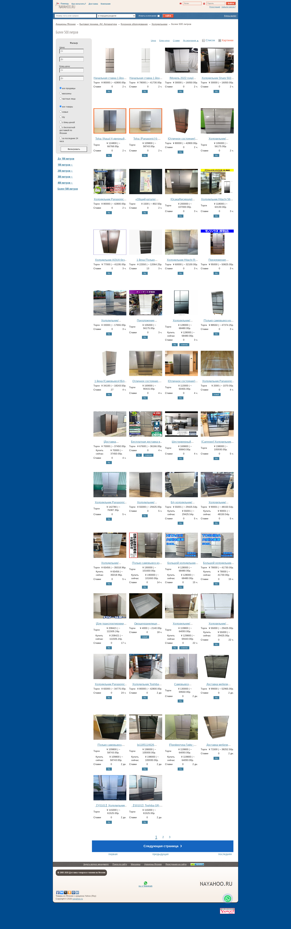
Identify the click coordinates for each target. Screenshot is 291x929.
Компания (105, 4)
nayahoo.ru (77, 899)
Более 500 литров (68, 189)
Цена (153, 40)
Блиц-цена (164, 40)
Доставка (93, 4)
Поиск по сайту (119, 864)
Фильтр (74, 43)
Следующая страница (162, 846)
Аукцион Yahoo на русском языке (197, 883)
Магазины (135, 864)
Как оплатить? (79, 4)
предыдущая (160, 854)
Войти (231, 3)
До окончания (189, 40)
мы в (145, 886)
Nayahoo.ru (67, 6)
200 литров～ (65, 171)
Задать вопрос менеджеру (96, 864)
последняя (225, 854)
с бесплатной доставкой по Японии (67, 130)
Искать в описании (148, 16)
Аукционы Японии (153, 864)
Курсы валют (230, 16)
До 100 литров (66, 158)
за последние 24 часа (68, 139)
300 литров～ (65, 176)
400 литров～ (65, 183)
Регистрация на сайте (176, 864)
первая (113, 854)
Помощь (65, 4)
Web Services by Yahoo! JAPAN (227, 911)
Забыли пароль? (228, 7)
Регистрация (214, 7)
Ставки (176, 40)
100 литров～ (65, 165)
